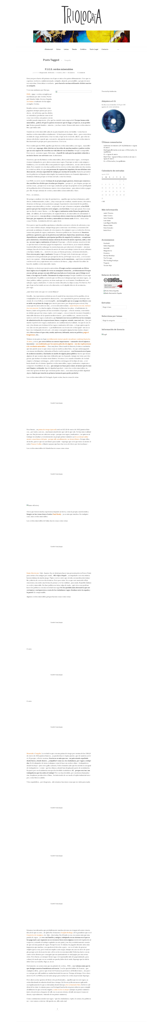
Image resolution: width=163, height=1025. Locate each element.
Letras (66, 49)
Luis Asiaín (107, 220)
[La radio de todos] (113, 293)
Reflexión (51, 72)
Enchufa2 (107, 243)
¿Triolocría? (48, 49)
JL (104, 154)
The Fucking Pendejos (111, 260)
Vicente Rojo (108, 265)
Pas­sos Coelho (36, 444)
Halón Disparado (109, 246)
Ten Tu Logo (108, 258)
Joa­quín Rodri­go (67, 932)
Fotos (58, 49)
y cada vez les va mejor (61, 990)
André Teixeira (108, 213)
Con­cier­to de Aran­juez (35, 935)
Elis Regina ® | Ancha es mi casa (114, 150)
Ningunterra (108, 251)
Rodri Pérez (107, 230)
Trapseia (106, 263)
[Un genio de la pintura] (111, 291)
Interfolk (106, 248)
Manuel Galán (108, 225)
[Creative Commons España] (113, 282)
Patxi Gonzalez (108, 228)
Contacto (104, 49)
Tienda (74, 49)
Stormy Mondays (109, 256)
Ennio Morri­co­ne (33, 573)
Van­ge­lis (38, 753)
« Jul (103, 201)
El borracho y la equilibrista (116, 161)
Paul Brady (57, 514)
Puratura (107, 253)
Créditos (83, 49)
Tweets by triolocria (109, 91)
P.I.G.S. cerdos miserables (59, 69)
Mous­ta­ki (30, 753)
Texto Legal (94, 49)
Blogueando (43, 72)
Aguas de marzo (112, 154)
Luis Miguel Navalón (110, 223)
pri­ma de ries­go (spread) (47, 429)
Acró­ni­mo (30, 101)
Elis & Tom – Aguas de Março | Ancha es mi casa (119, 157)
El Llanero (71, 72)
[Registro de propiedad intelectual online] (113, 288)
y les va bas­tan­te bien (72, 985)
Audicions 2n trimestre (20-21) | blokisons (117, 146)
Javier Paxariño (108, 218)
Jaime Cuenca (108, 216)
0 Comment (81, 72)
